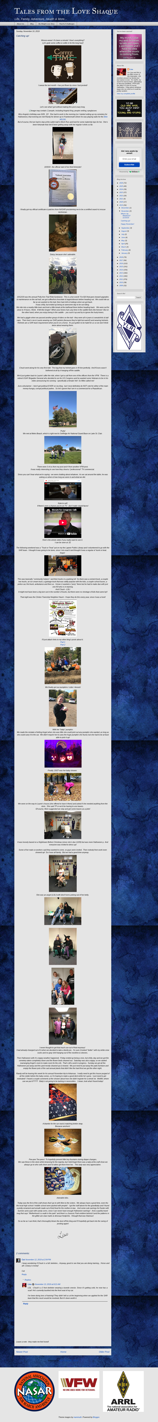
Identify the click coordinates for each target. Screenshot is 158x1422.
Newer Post (22, 1352)
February (125, 250)
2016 (121, 263)
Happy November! (127, 224)
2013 (121, 273)
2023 (121, 192)
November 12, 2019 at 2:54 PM (38, 1260)
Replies (28, 1280)
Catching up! (125, 221)
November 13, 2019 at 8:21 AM (47, 1284)
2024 (121, 189)
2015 (121, 266)
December (125, 208)
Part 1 (62, 642)
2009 (121, 285)
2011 (121, 279)
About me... (21, 24)
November (125, 211)
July (123, 234)
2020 (121, 202)
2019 (121, 205)
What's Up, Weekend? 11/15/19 (125, 216)
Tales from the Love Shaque (66, 11)
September (125, 228)
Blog (32, 24)
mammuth (78, 1417)
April (123, 244)
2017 (121, 260)
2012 (121, 276)
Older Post (104, 1352)
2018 (121, 257)
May (123, 240)
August (124, 231)
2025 (121, 186)
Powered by (123, 172)
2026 (121, 183)
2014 (121, 270)
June (123, 237)
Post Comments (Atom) (68, 1361)
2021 (121, 199)
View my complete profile (126, 94)
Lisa (29, 1284)
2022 (121, 196)
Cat (23, 1260)
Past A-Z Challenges (66, 24)
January (124, 253)
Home (63, 1352)
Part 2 (62, 645)
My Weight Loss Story (46, 24)
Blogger (96, 1417)
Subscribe (129, 165)
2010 (121, 282)
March (123, 247)
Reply (24, 1274)
